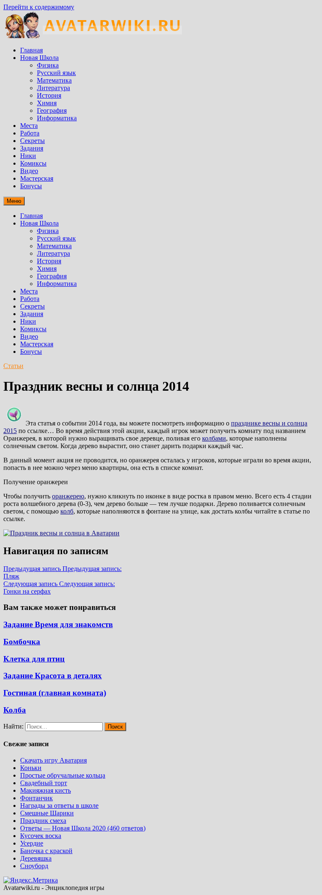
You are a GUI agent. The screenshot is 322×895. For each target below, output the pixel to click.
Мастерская (36, 178)
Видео (29, 170)
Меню (14, 201)
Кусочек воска (40, 835)
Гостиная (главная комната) (54, 692)
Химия (47, 102)
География (52, 110)
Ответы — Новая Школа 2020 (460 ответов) (82, 828)
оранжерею (68, 496)
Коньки (31, 767)
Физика (48, 65)
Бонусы (31, 185)
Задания (31, 148)
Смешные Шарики (47, 813)
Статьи (13, 365)
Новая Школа (39, 57)
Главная (31, 50)
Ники (28, 155)
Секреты (32, 140)
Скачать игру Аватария (53, 760)
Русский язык (56, 72)
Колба (14, 710)
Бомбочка (21, 641)
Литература (53, 87)
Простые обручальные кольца (62, 775)
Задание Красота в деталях (52, 675)
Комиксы (33, 163)
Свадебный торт (43, 782)
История (49, 95)
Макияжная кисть (45, 790)
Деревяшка (36, 858)
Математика (54, 80)
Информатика (57, 118)
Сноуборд (34, 865)
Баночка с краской (46, 850)
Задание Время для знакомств (58, 624)
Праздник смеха (43, 820)
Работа (29, 133)
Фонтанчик (36, 798)
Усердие (31, 843)
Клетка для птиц (34, 658)
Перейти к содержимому (38, 6)
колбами (214, 438)
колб (66, 511)
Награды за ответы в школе (59, 805)
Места (29, 125)
